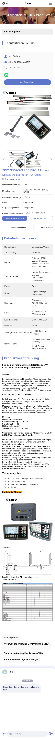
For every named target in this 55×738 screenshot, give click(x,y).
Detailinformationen (18, 228)
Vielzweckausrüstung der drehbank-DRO (26, 644)
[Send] (51, 733)
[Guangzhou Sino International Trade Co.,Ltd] (28, 3)
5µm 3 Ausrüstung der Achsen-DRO (23, 653)
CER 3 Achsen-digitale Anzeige (21, 659)
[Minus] (51, 671)
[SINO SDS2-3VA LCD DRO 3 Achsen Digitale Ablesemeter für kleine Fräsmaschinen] (27, 119)
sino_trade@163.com (19, 62)
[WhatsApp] (6, 75)
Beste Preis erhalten (15, 218)
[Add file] (4, 733)
